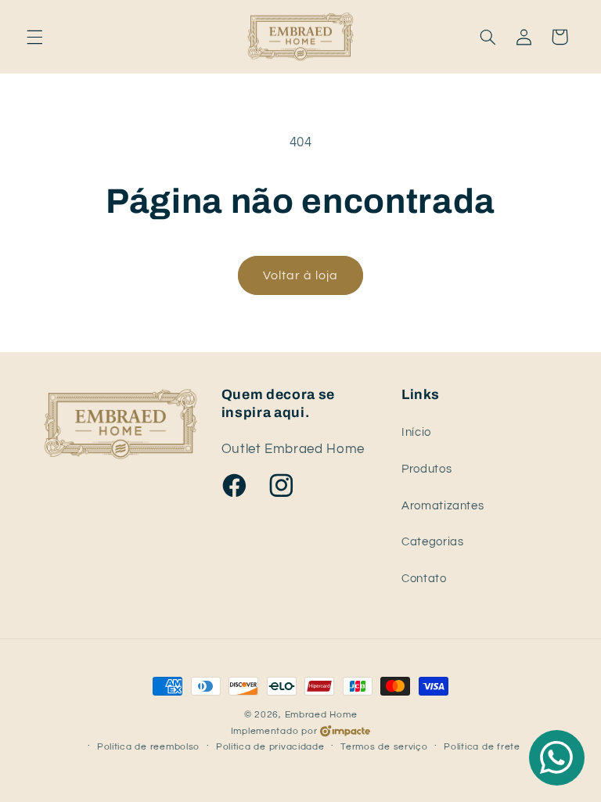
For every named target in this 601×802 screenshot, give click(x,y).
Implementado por (274, 731)
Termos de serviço (384, 747)
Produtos (426, 469)
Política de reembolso (148, 747)
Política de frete (482, 747)
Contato (423, 578)
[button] (34, 37)
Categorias (432, 542)
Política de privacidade (270, 747)
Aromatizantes (442, 506)
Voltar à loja (301, 275)
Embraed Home (321, 714)
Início (416, 432)
